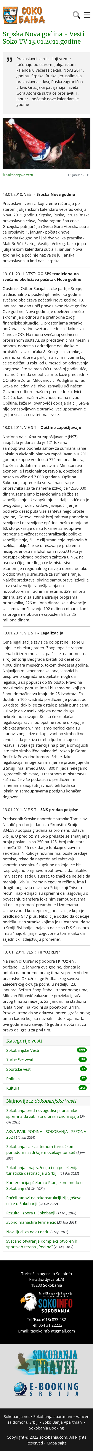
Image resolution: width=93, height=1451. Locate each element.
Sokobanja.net (17, 1416)
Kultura (12, 1088)
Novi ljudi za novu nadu (27, 1231)
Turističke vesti (19, 1059)
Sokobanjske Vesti (19, 175)
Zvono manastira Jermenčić (31, 1222)
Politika (13, 1078)
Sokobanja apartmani (52, 1416)
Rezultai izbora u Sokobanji (30, 1212)
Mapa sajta (57, 1443)
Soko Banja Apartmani (62, 1422)
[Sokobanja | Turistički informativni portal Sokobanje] (24, 15)
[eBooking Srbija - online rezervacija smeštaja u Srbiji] (46, 1392)
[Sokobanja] (46, 1365)
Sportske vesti (19, 1069)
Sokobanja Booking (46, 1428)
